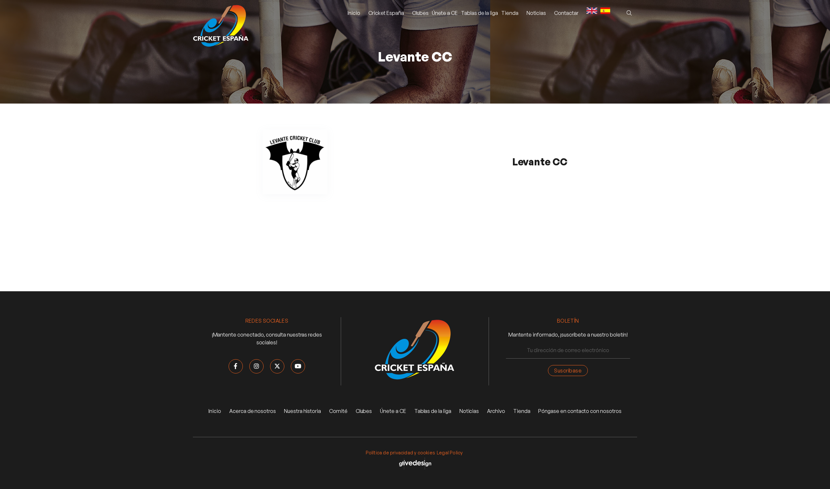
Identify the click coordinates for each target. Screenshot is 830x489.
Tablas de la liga (479, 13)
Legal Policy (450, 452)
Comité (338, 411)
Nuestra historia (302, 411)
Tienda (509, 13)
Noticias (469, 411)
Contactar (566, 13)
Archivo (496, 411)
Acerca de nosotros (252, 411)
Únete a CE (445, 13)
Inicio (354, 13)
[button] (386, 13)
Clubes (420, 13)
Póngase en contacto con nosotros (579, 411)
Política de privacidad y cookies (400, 452)
